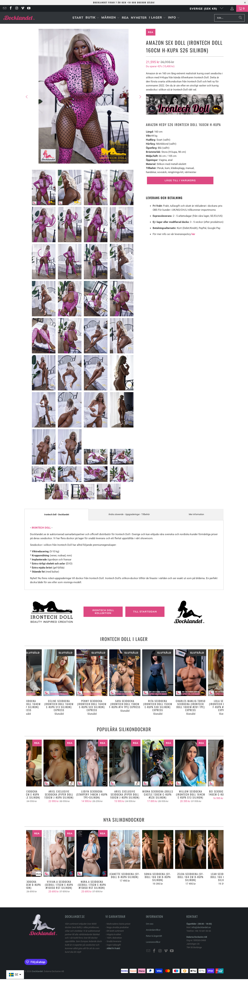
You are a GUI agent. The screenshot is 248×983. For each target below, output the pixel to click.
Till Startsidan (145, 611)
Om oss (149, 924)
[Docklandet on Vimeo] (22, 8)
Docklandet (37, 971)
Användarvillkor (153, 930)
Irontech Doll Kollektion (103, 612)
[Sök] (240, 18)
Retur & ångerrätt (154, 936)
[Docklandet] (19, 17)
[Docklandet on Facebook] (10, 8)
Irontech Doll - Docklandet (56, 514)
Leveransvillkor (153, 942)
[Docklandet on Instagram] (16, 8)
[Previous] (27, 97)
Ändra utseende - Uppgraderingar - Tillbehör (129, 514)
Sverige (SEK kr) (204, 8)
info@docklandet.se (201, 927)
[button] (92, 17)
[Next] (140, 97)
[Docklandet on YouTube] (28, 8)
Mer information (196, 514)
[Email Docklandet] (4, 8)
